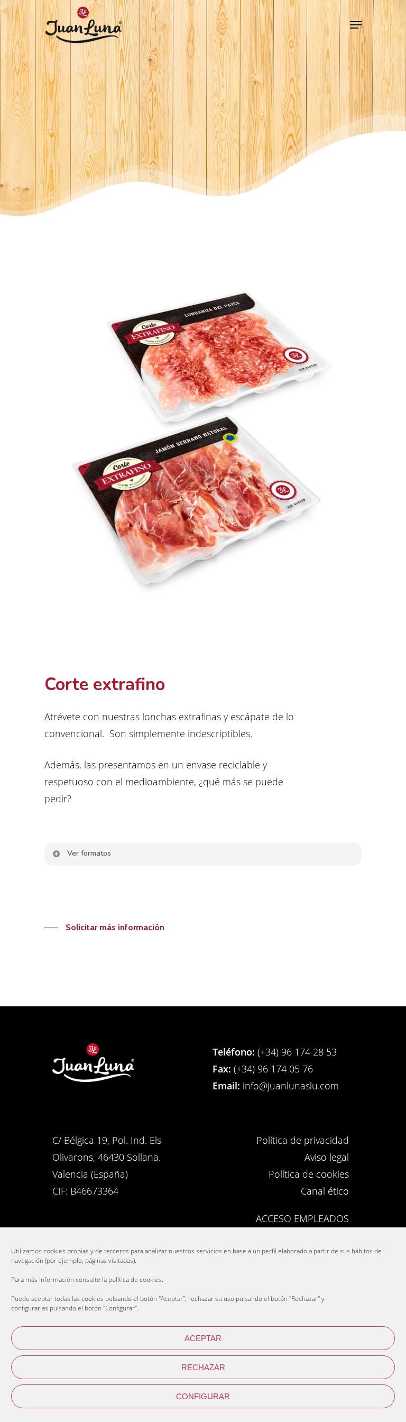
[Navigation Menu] (356, 25)
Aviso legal (326, 1157)
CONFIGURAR (203, 1396)
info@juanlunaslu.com (289, 1085)
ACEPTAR (203, 1338)
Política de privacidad (302, 1140)
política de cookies (135, 1279)
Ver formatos (89, 853)
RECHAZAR (203, 1367)
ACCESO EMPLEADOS (302, 1218)
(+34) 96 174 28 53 (296, 1051)
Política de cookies (309, 1174)
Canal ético (325, 1191)
